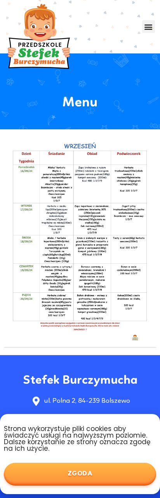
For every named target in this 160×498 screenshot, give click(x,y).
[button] (148, 26)
